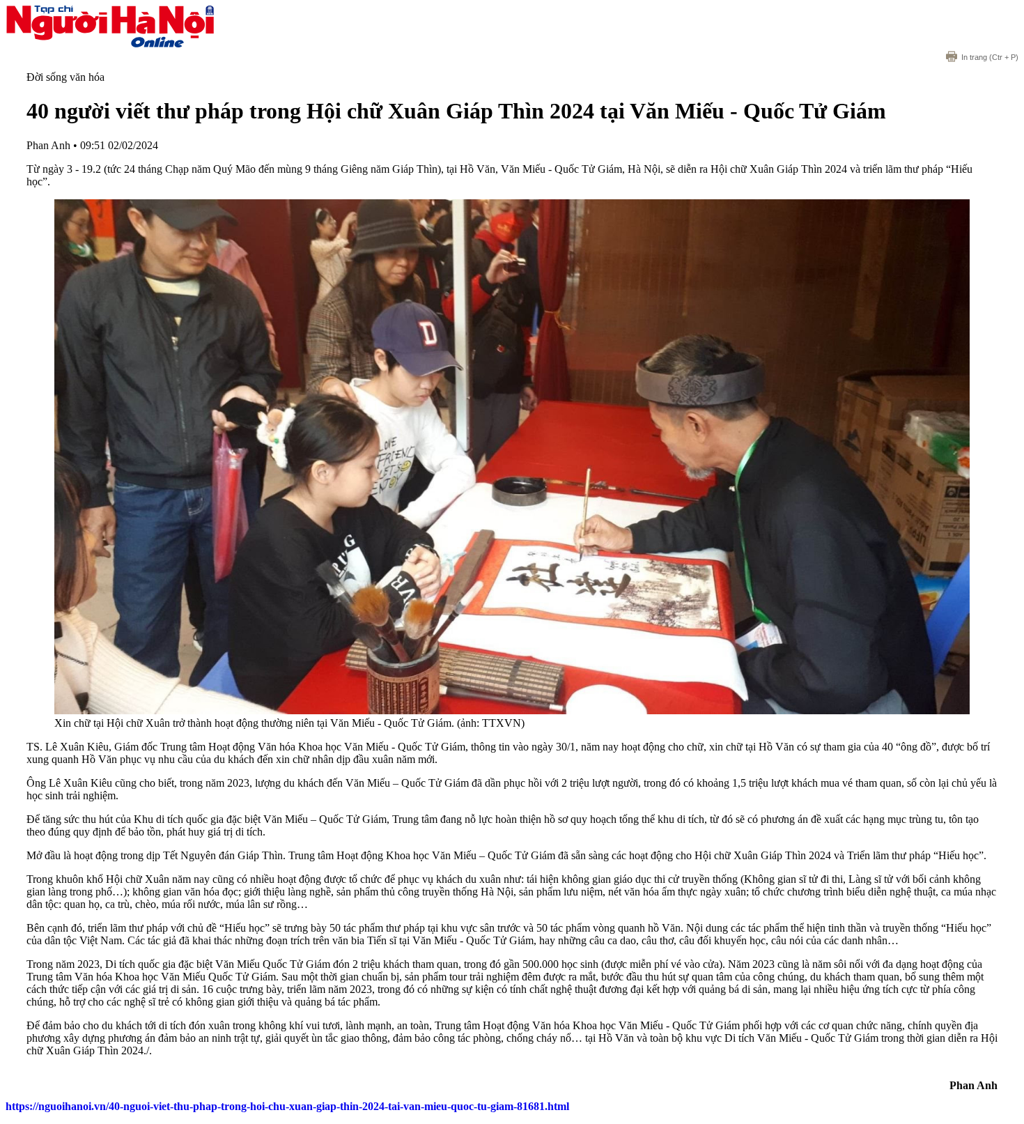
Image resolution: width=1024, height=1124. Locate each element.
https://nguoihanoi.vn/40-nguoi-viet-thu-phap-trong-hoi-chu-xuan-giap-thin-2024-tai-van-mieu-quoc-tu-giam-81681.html (287, 1106)
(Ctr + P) (989, 57)
